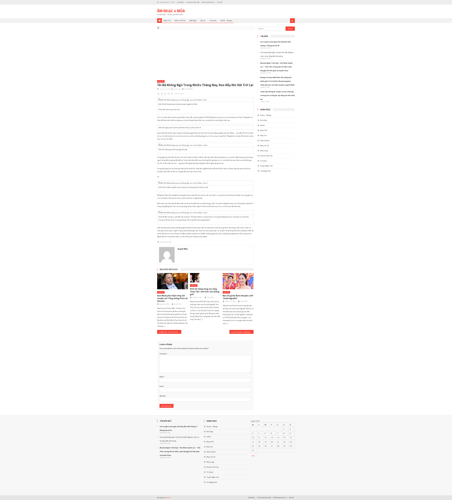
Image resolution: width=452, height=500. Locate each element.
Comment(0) (188, 89)
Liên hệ (219, 2)
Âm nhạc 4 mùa (171, 11)
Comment (163, 353)
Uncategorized (265, 171)
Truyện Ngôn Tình (266, 166)
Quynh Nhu (177, 89)
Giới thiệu (181, 2)
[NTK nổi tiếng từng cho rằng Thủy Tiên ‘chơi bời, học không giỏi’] (205, 277)
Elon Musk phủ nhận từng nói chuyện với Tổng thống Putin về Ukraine (172, 298)
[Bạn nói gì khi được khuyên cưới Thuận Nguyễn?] (238, 281)
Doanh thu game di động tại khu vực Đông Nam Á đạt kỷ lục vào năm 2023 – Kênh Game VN (242, 332)
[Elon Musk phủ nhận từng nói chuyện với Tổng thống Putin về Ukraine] (172, 281)
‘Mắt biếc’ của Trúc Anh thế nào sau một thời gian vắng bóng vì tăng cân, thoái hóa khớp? (170, 332)
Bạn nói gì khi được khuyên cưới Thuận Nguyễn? (238, 297)
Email (161, 386)
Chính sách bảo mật (193, 2)
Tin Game (212, 20)
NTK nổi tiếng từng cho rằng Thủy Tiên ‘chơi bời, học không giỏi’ (204, 291)
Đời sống (193, 20)
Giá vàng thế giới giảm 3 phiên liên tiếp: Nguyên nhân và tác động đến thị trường (277, 54)
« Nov (253, 455)
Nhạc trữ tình (180, 20)
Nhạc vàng (264, 150)
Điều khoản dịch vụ (208, 2)
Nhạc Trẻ (167, 20)
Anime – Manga (226, 20)
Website (162, 396)
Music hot (167, 497)
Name (162, 376)
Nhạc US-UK (264, 145)
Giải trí (202, 20)
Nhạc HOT (263, 130)
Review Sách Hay (266, 155)
